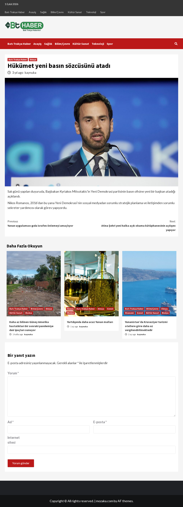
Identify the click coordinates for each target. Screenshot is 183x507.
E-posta (100, 422)
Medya (28, 313)
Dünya (33, 59)
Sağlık (43, 12)
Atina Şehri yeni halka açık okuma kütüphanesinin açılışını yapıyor (138, 225)
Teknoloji (91, 12)
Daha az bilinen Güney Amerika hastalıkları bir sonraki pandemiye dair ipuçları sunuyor (31, 326)
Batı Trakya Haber (15, 12)
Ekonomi (129, 313)
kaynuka (30, 72)
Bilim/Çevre (57, 12)
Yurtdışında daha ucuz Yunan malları (90, 322)
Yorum (13, 373)
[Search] (176, 43)
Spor (102, 12)
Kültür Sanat (75, 12)
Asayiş (32, 12)
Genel (110, 308)
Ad (11, 422)
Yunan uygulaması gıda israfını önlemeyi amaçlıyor (40, 223)
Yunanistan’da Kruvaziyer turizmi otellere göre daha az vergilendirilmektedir (146, 326)
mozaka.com (104, 501)
